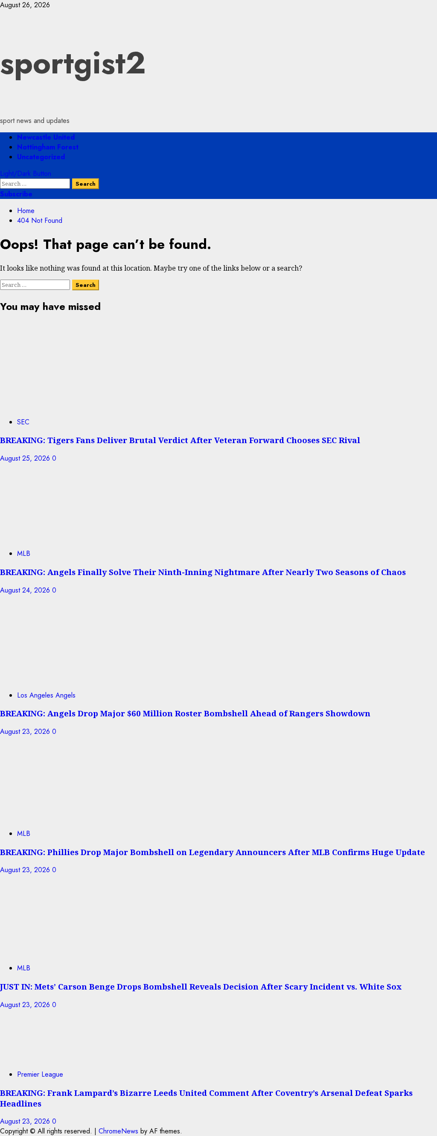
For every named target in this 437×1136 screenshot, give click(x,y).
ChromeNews (118, 1131)
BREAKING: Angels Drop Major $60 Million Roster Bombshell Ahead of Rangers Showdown (185, 713)
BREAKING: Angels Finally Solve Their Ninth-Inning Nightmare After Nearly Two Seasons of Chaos (203, 572)
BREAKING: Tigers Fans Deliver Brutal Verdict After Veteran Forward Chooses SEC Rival (180, 440)
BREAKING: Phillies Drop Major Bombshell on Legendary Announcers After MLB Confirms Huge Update (212, 852)
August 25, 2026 (26, 458)
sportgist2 (73, 63)
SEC (23, 422)
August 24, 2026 (26, 590)
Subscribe (16, 194)
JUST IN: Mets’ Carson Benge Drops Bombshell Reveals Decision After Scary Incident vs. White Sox (201, 986)
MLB (23, 553)
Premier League (40, 1074)
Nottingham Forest (48, 147)
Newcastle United (46, 137)
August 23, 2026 (26, 731)
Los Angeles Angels (46, 695)
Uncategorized (41, 157)
